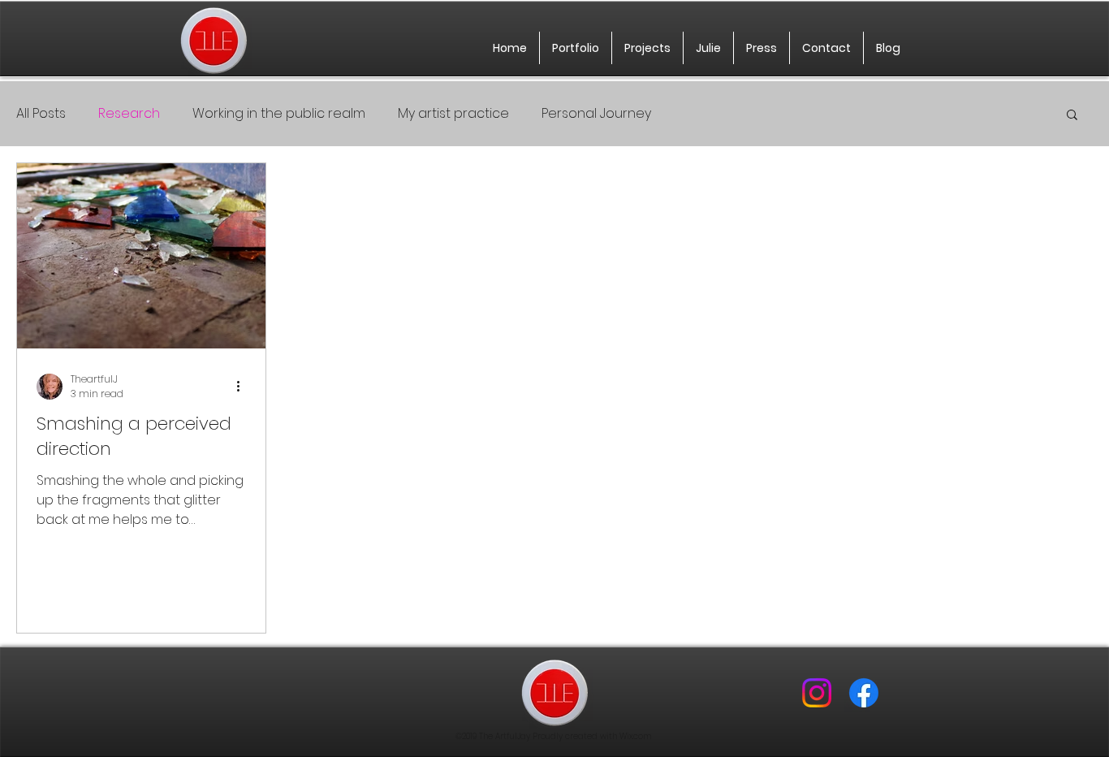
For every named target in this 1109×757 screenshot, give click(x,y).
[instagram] (816, 692)
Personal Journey (596, 114)
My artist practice (453, 114)
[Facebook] (863, 692)
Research (129, 114)
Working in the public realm (278, 114)
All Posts (41, 114)
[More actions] (243, 386)
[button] (1072, 115)
